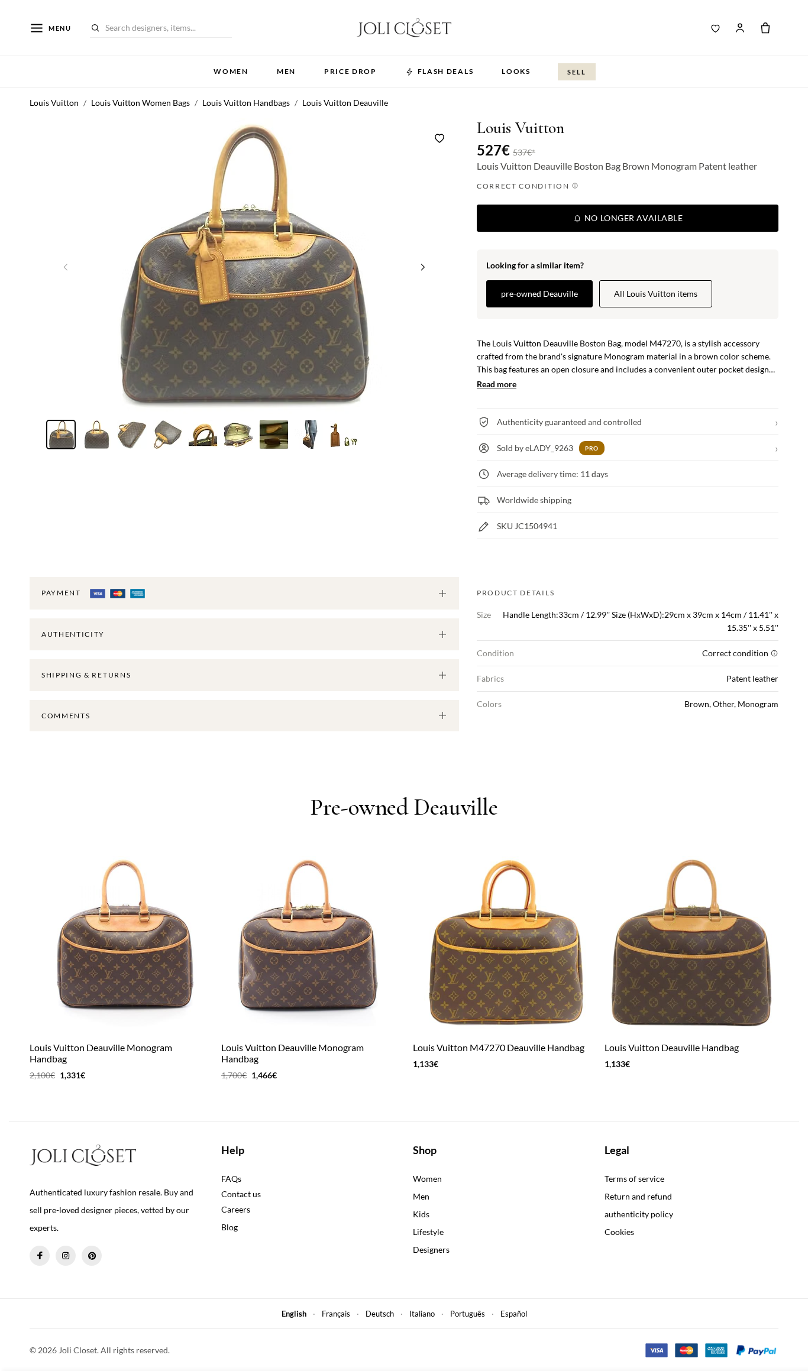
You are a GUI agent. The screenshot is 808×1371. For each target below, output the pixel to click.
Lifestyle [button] (428, 1232)
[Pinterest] (92, 1256)
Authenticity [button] (73, 634)
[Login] (739, 27)
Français (336, 1313)
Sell (576, 72)
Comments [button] (65, 715)
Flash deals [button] (445, 71)
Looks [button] (516, 71)
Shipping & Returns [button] (86, 674)
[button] (423, 266)
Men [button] (286, 71)
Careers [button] (235, 1209)
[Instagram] (66, 1256)
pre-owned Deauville (539, 294)
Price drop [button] (350, 71)
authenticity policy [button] (639, 1214)
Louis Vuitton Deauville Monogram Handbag (101, 1053)
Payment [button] (62, 592)
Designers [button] (431, 1249)
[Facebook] (40, 1256)
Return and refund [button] (638, 1196)
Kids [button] (421, 1214)
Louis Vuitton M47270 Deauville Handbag (498, 1047)
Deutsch (380, 1313)
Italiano (422, 1313)
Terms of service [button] (634, 1179)
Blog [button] (229, 1227)
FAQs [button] (231, 1179)
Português (467, 1313)
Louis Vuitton (520, 128)
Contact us (241, 1194)
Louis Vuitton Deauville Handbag (672, 1047)
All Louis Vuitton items (655, 294)
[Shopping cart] (765, 28)
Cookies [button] (619, 1232)
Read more (496, 384)
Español (513, 1313)
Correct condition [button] (524, 185)
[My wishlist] (715, 27)
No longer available (632, 218)
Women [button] (231, 71)
